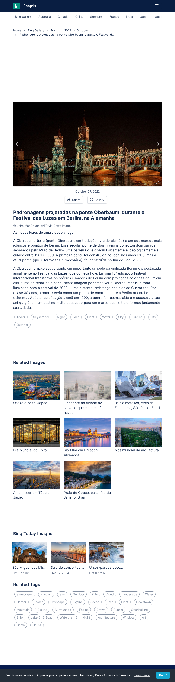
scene (94, 602)
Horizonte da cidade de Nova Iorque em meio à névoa (83, 408)
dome (21, 625)
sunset (118, 609)
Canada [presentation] (63, 16)
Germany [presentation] (96, 16)
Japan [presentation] (144, 16)
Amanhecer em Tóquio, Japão (31, 495)
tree (110, 602)
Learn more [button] (142, 675)
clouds (42, 609)
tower (21, 317)
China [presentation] (79, 16)
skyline (78, 602)
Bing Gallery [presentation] (23, 16)
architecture (106, 617)
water (106, 317)
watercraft (67, 617)
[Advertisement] (87, 70)
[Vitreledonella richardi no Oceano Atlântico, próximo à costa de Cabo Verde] (158, 144)
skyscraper (41, 317)
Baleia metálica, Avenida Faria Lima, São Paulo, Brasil (137, 405)
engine (84, 609)
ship (20, 617)
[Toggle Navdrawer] (157, 6)
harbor (21, 602)
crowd (101, 609)
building (137, 317)
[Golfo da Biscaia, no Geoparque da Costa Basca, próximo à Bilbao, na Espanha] (17, 144)
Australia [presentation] (44, 16)
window (128, 617)
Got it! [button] (163, 675)
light (90, 317)
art (144, 617)
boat (48, 617)
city (153, 317)
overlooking (139, 609)
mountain (23, 609)
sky (121, 317)
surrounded (63, 609)
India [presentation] (129, 16)
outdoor (22, 324)
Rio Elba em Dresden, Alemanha (81, 452)
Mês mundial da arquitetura (137, 450)
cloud (110, 594)
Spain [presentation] (159, 16)
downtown (143, 602)
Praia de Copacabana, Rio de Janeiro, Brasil (87, 495)
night (61, 317)
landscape (129, 594)
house (37, 625)
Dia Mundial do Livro (30, 450)
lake (76, 317)
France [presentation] (114, 16)
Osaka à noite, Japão (30, 403)
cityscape (58, 602)
